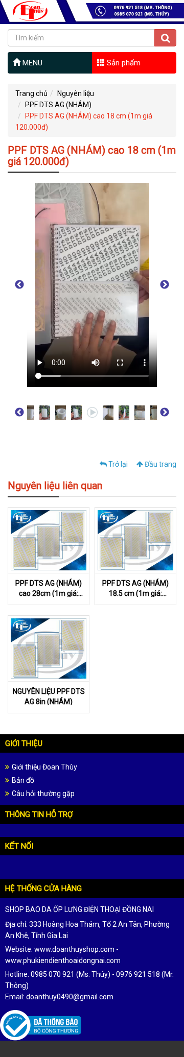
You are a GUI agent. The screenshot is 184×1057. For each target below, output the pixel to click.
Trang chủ (31, 93)
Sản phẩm (123, 62)
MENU (31, 62)
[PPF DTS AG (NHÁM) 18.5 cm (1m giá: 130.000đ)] (135, 540)
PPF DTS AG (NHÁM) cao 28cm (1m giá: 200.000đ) (48, 593)
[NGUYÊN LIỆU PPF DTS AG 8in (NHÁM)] (48, 648)
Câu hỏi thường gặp (43, 793)
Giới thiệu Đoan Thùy (44, 767)
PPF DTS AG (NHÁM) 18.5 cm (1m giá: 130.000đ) (135, 593)
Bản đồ (23, 780)
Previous (19, 285)
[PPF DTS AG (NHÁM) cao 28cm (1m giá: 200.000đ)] (48, 540)
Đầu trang (159, 464)
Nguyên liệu (75, 93)
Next (164, 285)
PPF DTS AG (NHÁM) (58, 105)
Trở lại (117, 464)
